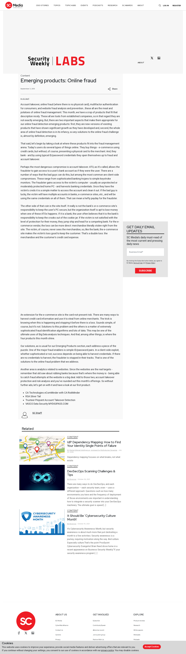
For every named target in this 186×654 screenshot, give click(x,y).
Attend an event (98, 630)
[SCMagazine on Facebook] (19, 633)
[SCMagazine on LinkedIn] (32, 633)
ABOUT (141, 62)
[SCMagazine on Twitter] (26, 633)
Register (177, 6)
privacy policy (107, 650)
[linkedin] (159, 58)
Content (25, 75)
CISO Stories (42, 5)
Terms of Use (138, 263)
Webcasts (137, 635)
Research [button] (112, 5)
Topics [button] (57, 5)
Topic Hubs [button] (70, 5)
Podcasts (137, 639)
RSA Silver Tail (33, 396)
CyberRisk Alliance (61, 625)
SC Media (58, 621)
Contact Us (59, 630)
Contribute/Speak (99, 625)
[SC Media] (14, 5)
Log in (166, 6)
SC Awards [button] (127, 5)
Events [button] (84, 5)
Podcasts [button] (98, 5)
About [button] (140, 5)
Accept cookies (152, 647)
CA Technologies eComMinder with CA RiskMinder (52, 392)
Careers (58, 635)
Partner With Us (98, 639)
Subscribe (145, 270)
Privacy (57, 639)
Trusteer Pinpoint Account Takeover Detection (50, 400)
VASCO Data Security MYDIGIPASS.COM (46, 403)
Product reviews (139, 621)
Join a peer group (99, 635)
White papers (138, 630)
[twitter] (152, 58)
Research (137, 625)
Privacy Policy (150, 263)
